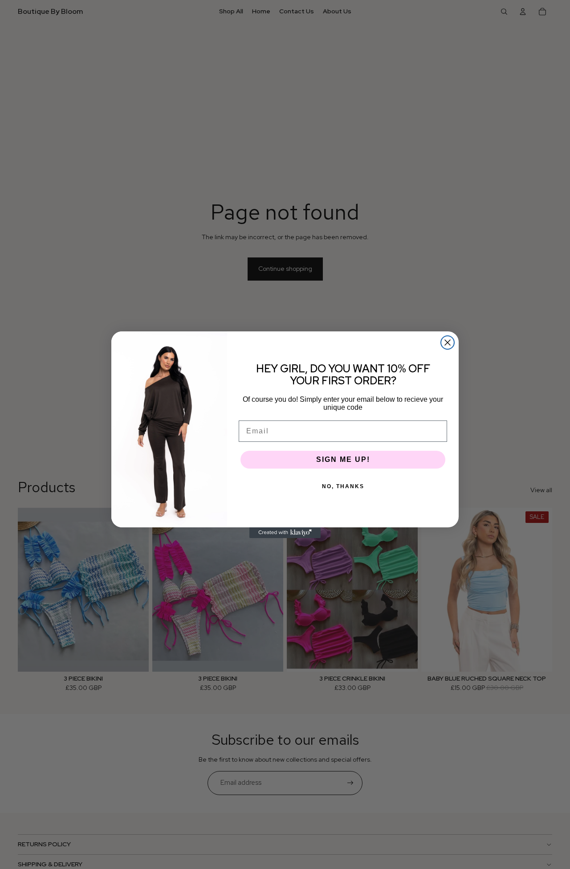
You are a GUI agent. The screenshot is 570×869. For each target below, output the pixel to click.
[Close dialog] (447, 342)
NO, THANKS (343, 486)
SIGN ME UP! (343, 459)
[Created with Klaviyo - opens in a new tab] (285, 532)
